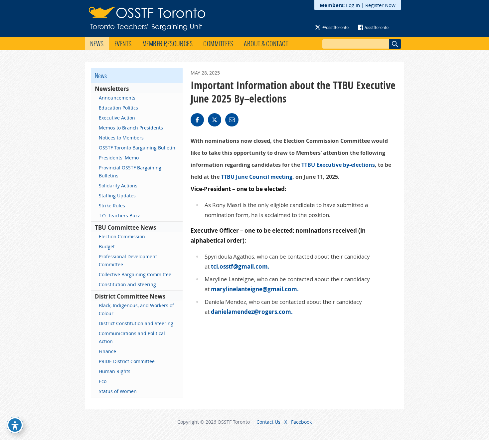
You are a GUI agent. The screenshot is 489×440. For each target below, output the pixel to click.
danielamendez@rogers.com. (252, 312)
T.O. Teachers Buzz (119, 215)
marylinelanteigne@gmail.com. (255, 289)
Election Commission (122, 236)
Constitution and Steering (127, 284)
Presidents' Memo (119, 157)
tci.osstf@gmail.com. (240, 266)
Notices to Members (121, 137)
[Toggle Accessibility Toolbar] (15, 425)
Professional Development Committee (128, 260)
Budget (107, 246)
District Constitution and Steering (136, 323)
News (97, 43)
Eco (102, 381)
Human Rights (114, 371)
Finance (107, 351)
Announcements (117, 98)
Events (123, 43)
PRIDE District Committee (127, 361)
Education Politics (118, 108)
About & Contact (266, 43)
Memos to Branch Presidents (131, 127)
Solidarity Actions (118, 185)
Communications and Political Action (132, 337)
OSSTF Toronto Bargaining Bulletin (137, 147)
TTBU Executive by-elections (338, 164)
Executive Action (117, 117)
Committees (218, 43)
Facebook (301, 422)
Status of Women (118, 391)
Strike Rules (112, 205)
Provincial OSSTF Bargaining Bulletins (130, 171)
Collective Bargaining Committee (135, 274)
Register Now (380, 5)
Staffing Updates (117, 195)
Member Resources (167, 43)
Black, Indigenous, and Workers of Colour (136, 309)
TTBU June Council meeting (256, 176)
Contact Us (268, 422)
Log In (353, 5)
